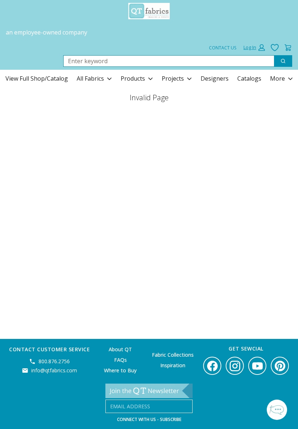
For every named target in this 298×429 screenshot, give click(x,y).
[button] (254, 47)
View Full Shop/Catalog (36, 78)
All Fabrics (90, 78)
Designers (215, 78)
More (277, 78)
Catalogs (249, 78)
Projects (173, 78)
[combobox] (166, 61)
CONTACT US (222, 48)
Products (133, 78)
